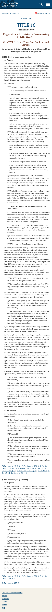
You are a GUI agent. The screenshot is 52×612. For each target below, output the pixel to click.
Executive (5, 599)
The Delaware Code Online (10, 4)
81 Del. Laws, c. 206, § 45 (26, 471)
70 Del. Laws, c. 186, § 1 (31, 466)
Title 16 (5, 13)
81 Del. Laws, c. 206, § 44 (11, 583)
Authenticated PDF (43, 13)
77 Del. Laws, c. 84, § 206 (30, 468)
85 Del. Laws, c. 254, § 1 (17, 473)
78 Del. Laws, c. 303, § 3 (31, 576)
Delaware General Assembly (12, 593)
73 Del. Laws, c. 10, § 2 (11, 466)
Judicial (4, 596)
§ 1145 (23, 18)
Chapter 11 (14, 13)
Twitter (4, 605)
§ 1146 (28, 18)
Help (3, 608)
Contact (5, 602)
